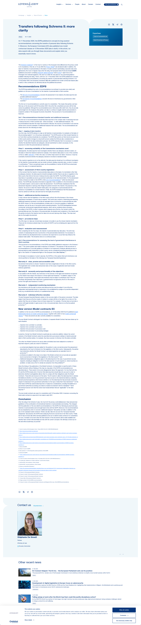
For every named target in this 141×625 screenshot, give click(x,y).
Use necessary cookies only (124, 620)
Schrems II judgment (27, 65)
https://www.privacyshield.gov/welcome (29, 431)
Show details (28, 620)
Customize (123, 615)
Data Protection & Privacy (101, 40)
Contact (98, 4)
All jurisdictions (37, 506)
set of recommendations (53, 180)
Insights (29, 15)
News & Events (38, 15)
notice (59, 73)
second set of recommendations (32, 99)
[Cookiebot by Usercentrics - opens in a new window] (14, 622)
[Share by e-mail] (117, 24)
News (46, 15)
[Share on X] (113, 24)
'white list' (31, 155)
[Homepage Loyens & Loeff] (28, 4)
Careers (90, 4)
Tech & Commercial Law (100, 36)
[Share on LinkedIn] (109, 24)
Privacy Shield (50, 67)
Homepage (21, 15)
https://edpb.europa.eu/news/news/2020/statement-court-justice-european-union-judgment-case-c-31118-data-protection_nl (49, 437)
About (84, 4)
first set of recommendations (31, 95)
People (77, 4)
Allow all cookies (124, 610)
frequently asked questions (45, 73)
